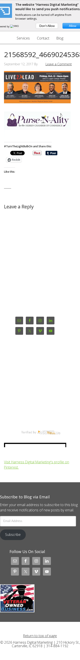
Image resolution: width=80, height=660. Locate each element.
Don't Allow (47, 26)
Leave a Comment (59, 64)
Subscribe (13, 534)
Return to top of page (40, 635)
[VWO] (14, 26)
